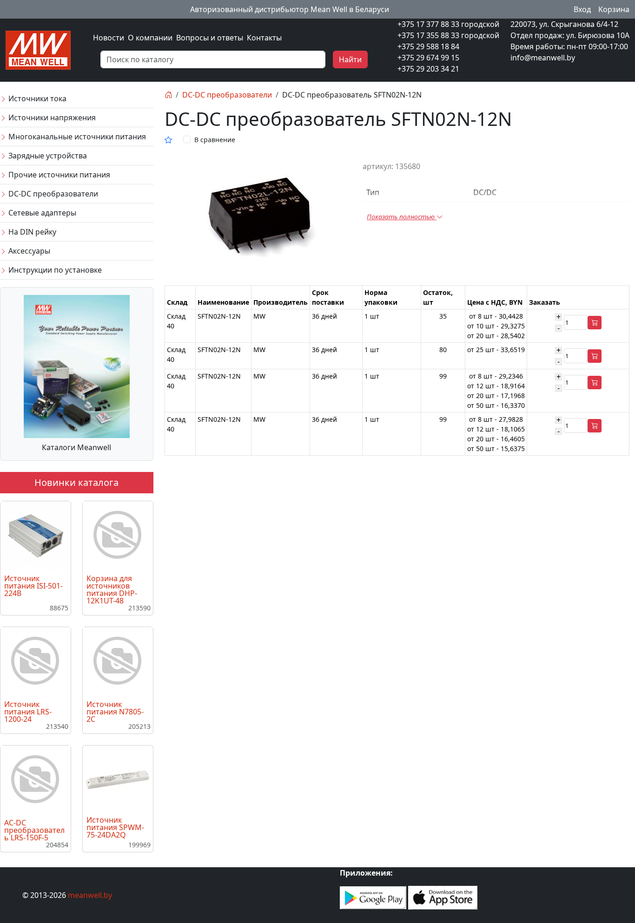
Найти (350, 59)
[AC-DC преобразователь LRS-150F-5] (35, 779)
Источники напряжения (51, 117)
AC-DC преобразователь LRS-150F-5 (34, 830)
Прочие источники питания (58, 175)
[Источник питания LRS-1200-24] (35, 661)
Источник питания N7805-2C (115, 711)
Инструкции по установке (54, 270)
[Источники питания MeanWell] (38, 49)
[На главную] (168, 95)
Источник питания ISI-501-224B (33, 586)
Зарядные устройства (47, 156)
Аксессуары (28, 251)
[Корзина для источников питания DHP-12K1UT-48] (117, 535)
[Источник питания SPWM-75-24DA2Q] (117, 779)
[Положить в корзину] (595, 322)
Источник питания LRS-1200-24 (28, 711)
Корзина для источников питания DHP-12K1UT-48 (111, 589)
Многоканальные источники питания (76, 136)
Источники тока (36, 98)
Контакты (264, 38)
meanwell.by (90, 895)
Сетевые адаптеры (41, 213)
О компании (150, 38)
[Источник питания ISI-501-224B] (35, 535)
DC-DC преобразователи (52, 194)
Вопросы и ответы (209, 38)
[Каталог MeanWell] (77, 365)
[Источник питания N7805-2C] (117, 661)
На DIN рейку (31, 232)
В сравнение (214, 139)
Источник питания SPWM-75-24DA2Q (115, 827)
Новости (108, 38)
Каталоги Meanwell (76, 447)
